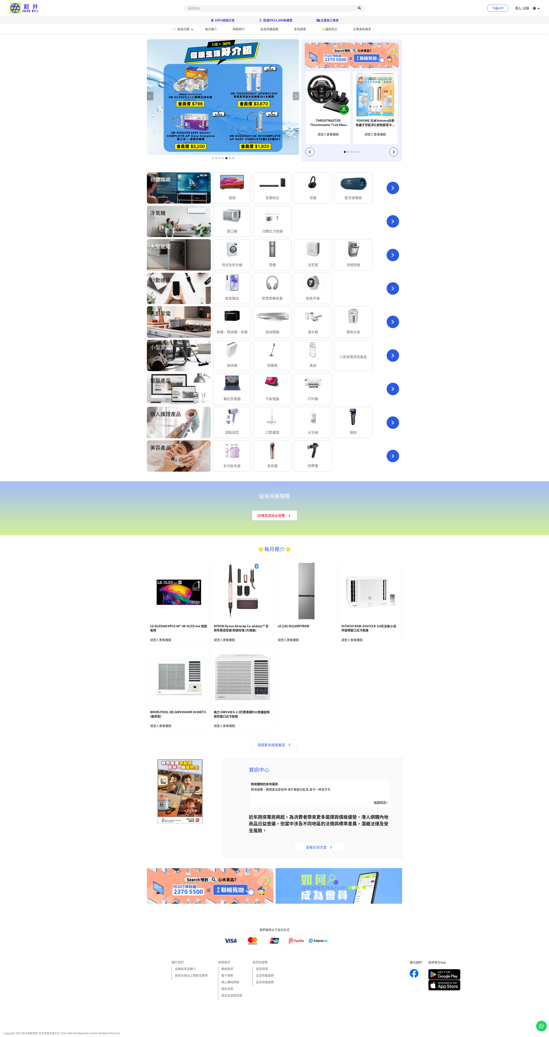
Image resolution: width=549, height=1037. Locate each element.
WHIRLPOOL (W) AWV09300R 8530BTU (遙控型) (178, 714)
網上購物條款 (230, 982)
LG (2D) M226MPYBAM (293, 626)
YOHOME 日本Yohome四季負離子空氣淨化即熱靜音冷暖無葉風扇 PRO (375, 123)
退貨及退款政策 (231, 995)
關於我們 (178, 962)
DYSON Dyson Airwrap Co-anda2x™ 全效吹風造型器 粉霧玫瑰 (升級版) (241, 628)
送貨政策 (262, 968)
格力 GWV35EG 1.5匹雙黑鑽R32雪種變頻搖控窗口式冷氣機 (242, 714)
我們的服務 (260, 962)
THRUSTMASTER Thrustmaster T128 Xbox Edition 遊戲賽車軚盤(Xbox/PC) (328, 123)
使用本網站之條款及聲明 (191, 975)
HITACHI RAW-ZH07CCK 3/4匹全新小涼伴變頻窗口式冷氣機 (368, 628)
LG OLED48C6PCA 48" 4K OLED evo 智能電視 (178, 628)
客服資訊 (224, 962)
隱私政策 (227, 988)
